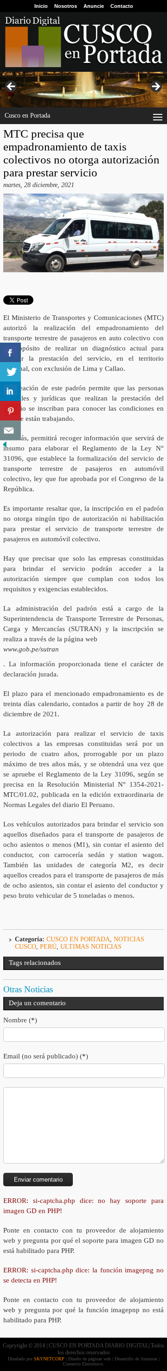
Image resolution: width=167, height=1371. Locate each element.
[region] (83, 89)
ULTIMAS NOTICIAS (91, 946)
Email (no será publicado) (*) (45, 1056)
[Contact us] (10, 430)
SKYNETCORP (49, 1358)
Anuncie (94, 6)
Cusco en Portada (78, 939)
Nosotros (65, 6)
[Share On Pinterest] (10, 411)
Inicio (41, 6)
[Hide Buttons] (4, 447)
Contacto (121, 6)
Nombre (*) (20, 1020)
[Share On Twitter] (10, 372)
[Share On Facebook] (10, 353)
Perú (48, 946)
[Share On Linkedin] (10, 391)
